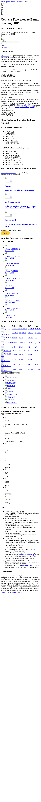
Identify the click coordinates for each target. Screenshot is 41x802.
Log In (3, 577)
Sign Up (7, 577)
